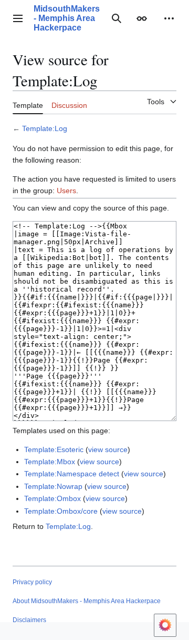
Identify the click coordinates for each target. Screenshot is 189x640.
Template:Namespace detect (71, 473)
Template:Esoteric (53, 449)
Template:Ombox (52, 498)
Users (66, 190)
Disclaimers (29, 620)
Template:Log (44, 128)
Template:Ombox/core (61, 511)
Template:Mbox (49, 461)
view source (108, 449)
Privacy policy (32, 582)
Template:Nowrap (53, 486)
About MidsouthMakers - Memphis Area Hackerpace (87, 601)
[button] (17, 18)
